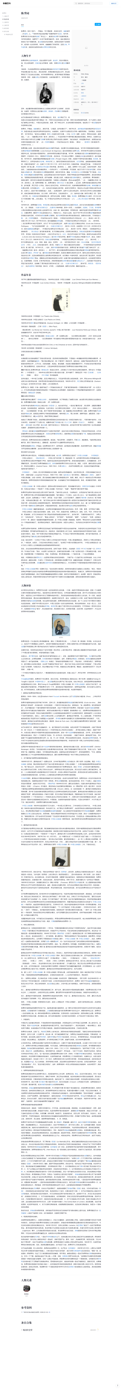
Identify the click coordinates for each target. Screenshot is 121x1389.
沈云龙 (83, 242)
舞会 (76, 1074)
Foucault (56, 696)
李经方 (60, 1037)
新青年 (87, 142)
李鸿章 (47, 156)
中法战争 (70, 733)
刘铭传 (37, 63)
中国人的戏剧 (79, 684)
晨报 (53, 1142)
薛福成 (31, 1088)
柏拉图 (87, 811)
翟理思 (57, 434)
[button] (61, 1329)
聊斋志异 (45, 370)
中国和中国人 (40, 682)
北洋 (81, 1122)
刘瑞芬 (43, 1084)
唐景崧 (88, 659)
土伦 (80, 172)
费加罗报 (51, 783)
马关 (90, 656)
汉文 (78, 440)
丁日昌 (91, 207)
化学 (88, 237)
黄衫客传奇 (40, 458)
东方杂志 (35, 231)
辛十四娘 (45, 375)
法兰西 (78, 161)
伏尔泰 (42, 811)
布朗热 (88, 747)
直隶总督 (48, 239)
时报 (79, 767)
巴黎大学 (56, 237)
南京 (85, 96)
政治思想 (33, 601)
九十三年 (68, 422)
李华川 (98, 549)
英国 (33, 175)
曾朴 (37, 361)
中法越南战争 (25, 679)
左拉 (44, 425)
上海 (65, 44)
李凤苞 (45, 205)
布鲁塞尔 (65, 1256)
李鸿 (51, 1037)
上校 (67, 761)
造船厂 (38, 36)
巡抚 (75, 659)
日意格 (52, 159)
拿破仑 (28, 414)
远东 (71, 506)
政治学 (55, 60)
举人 (50, 134)
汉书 (73, 134)
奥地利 (50, 111)
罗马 (84, 247)
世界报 (64, 872)
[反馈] (117, 1385)
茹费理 (91, 738)
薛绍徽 (98, 446)
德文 (59, 117)
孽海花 (25, 431)
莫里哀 (28, 425)
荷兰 (60, 111)
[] (82, 156)
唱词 (91, 475)
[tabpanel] (61, 650)
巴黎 (42, 139)
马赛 (30, 172)
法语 (60, 34)
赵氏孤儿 (67, 475)
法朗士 (63, 466)
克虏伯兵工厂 (80, 261)
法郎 (56, 1082)
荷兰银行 (42, 1082)
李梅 (76, 1231)
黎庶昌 (90, 263)
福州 (25, 34)
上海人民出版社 (82, 199)
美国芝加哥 (86, 486)
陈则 (28, 1048)
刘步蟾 (42, 161)
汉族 (82, 83)
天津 (30, 1051)
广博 (84, 434)
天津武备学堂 (77, 1251)
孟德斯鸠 (54, 811)
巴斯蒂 (47, 142)
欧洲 (55, 36)
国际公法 (44, 661)
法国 (40, 42)
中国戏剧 (95, 455)
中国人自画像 (82, 455)
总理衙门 (32, 258)
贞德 (38, 563)
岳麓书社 (53, 207)
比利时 (44, 111)
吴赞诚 (59, 221)
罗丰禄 (39, 213)
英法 (43, 172)
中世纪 (50, 563)
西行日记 (60, 183)
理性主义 (39, 557)
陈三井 (60, 245)
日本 (43, 659)
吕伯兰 (81, 422)
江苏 (82, 96)
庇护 (65, 1125)
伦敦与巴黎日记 (41, 207)
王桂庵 (90, 372)
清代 (82, 99)
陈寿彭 (83, 113)
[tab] (22, 25)
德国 (71, 261)
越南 (90, 981)
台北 (64, 234)
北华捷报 (54, 1147)
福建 (82, 93)
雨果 (57, 422)
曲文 (87, 475)
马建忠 (69, 223)
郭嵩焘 (76, 205)
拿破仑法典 (50, 336)
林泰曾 (48, 161)
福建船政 (30, 229)
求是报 (51, 406)
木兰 (84, 549)
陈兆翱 (95, 159)
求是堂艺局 (56, 69)
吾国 (44, 326)
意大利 (77, 882)
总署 (77, 1111)
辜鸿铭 (47, 606)
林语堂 (53, 606)
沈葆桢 (86, 153)
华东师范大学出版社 (43, 167)
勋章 (56, 941)
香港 (43, 215)
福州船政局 (34, 60)
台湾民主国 (46, 47)
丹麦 (56, 111)
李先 (82, 1096)
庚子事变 (32, 656)
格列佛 (84, 498)
